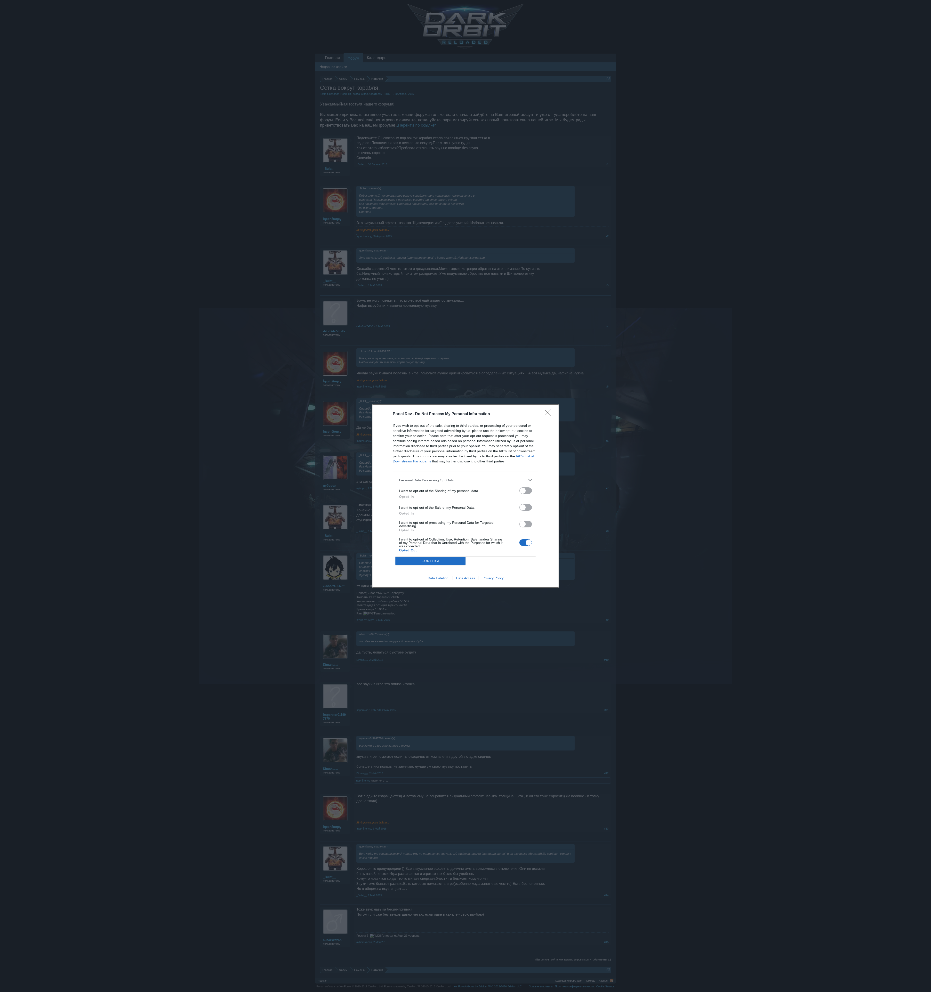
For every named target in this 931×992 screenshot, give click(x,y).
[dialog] (465, 496)
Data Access (465, 578)
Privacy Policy (493, 578)
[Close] (549, 414)
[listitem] (465, 480)
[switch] (525, 490)
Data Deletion (438, 578)
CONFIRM (431, 561)
